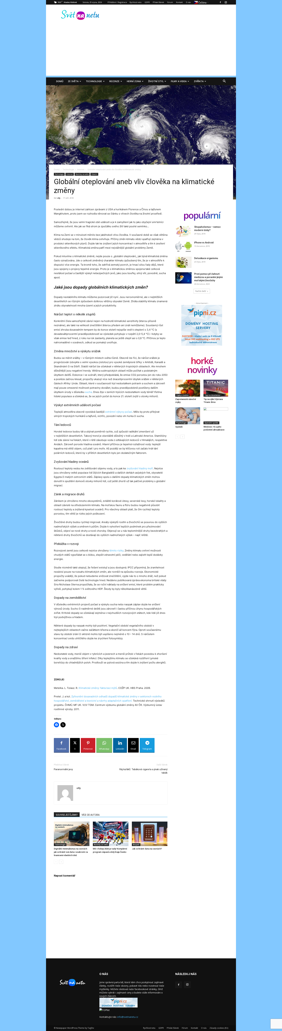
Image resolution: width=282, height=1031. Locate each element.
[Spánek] (187, 415)
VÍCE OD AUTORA (91, 815)
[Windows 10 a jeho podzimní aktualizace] (216, 415)
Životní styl (156, 81)
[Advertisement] (141, 53)
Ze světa (73, 81)
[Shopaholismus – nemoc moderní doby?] (183, 231)
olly (58, 198)
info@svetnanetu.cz (127, 1016)
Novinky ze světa (82, 174)
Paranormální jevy (63, 769)
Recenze (114, 81)
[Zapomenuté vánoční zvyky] (187, 388)
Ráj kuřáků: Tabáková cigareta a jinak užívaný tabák (143, 771)
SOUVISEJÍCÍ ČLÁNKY (67, 815)
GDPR (147, 2)
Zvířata (199, 81)
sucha (88, 392)
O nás (188, 2)
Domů (59, 81)
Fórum (170, 2)
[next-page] (61, 862)
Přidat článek (158, 2)
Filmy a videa (179, 81)
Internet (80, 169)
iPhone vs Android (204, 242)
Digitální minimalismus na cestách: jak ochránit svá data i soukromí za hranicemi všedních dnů (71, 852)
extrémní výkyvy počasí (118, 411)
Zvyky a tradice (182, 395)
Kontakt (179, 2)
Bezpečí (136, 844)
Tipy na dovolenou (212, 395)
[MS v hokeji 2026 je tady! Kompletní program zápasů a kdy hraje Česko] (110, 834)
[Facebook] (220, 2)
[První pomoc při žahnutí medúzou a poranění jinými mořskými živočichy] (183, 278)
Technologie (94, 81)
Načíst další (200, 291)
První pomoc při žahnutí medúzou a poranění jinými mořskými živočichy (208, 277)
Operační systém (211, 423)
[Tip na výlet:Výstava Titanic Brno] (216, 388)
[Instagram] (225, 2)
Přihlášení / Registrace (117, 2)
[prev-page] (56, 862)
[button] (224, 81)
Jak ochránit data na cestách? (147, 849)
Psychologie (181, 423)
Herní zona (134, 81)
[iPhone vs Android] (183, 246)
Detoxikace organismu (206, 258)
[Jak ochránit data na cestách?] (149, 834)
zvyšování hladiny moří (140, 468)
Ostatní (94, 174)
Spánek (179, 427)
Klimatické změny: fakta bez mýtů (98, 688)
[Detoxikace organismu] (183, 262)
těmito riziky (116, 550)
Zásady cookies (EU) (219, 1028)
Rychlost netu (135, 2)
